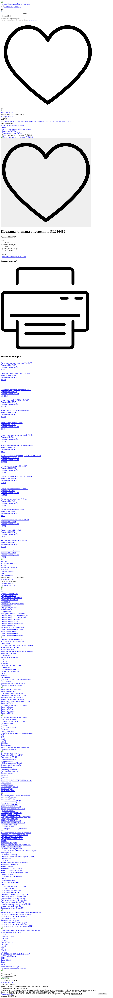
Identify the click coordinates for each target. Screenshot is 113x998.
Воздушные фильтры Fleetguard (12, 693)
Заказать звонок (7, 116)
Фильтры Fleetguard (8, 691)
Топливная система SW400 (11, 807)
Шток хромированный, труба (12, 629)
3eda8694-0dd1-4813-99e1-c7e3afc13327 (15, 954)
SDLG (3, 958)
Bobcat (3, 934)
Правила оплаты (7, 583)
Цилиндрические (7, 731)
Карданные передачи (9, 843)
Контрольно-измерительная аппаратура (16, 679)
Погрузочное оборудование (11, 849)
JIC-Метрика (5, 667)
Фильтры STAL (7, 703)
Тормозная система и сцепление (13, 779)
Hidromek (4, 944)
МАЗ (3, 739)
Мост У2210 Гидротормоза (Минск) (14, 872)
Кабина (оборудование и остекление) (15, 862)
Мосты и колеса (7, 866)
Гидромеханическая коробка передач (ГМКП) (18, 856)
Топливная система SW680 (11, 821)
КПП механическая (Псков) (11, 763)
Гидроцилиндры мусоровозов (12, 623)
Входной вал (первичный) (11, 765)
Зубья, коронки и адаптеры (11, 932)
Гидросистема (6, 783)
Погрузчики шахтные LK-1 (11, 890)
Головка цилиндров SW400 (11, 801)
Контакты (26, 4)
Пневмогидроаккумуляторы (11, 685)
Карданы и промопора (9, 864)
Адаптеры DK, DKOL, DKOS (12, 665)
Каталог (4, 4)
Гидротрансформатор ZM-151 (12, 839)
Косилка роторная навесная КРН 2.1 (14, 916)
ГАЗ (2, 735)
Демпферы (5, 860)
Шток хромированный (9, 633)
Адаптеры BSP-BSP (8, 653)
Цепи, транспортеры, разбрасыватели (15, 747)
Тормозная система (8, 791)
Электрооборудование (9, 888)
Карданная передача (8, 749)
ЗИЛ (2, 737)
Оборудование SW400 (9, 805)
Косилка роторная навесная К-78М (14, 924)
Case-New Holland (7, 936)
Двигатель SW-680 (8, 811)
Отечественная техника (10, 966)
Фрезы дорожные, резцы (10, 920)
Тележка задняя (6, 773)
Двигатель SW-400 (8, 799)
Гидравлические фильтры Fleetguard (14, 695)
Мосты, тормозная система (11, 847)
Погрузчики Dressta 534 (10, 892)
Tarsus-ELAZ (6, 960)
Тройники (4, 675)
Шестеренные (6, 606)
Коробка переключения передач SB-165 (16, 845)
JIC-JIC (3, 659)
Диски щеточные (7, 723)
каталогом (33, 20)
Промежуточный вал (9, 769)
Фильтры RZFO (7, 713)
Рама (3, 884)
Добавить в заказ (7, 257)
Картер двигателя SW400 (10, 803)
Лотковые (4, 725)
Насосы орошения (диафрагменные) (14, 922)
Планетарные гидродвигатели (12, 604)
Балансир (4, 775)
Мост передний (7, 761)
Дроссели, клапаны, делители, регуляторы (17, 645)
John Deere (5, 950)
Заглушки (4, 663)
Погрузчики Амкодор (9, 854)
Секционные (6, 612)
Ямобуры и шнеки (8, 918)
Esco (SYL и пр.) (7, 942)
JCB (2, 948)
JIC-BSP (4, 661)
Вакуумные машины (8, 719)
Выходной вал (6, 767)
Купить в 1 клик (20, 257)
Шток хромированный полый (12, 635)
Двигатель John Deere (9, 825)
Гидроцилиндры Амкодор (10, 619)
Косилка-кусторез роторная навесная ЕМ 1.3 (17, 926)
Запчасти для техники (15, 121)
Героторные (5, 602)
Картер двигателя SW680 (10, 815)
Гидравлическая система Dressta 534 (14, 894)
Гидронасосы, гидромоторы (11, 598)
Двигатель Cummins (8, 797)
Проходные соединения (10, 671)
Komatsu (4, 952)
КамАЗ (3, 741)
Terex (3, 962)
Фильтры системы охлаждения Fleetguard (16, 701)
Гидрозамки (5, 643)
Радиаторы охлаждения (10, 882)
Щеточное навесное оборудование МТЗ (16, 914)
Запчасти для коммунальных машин (14, 717)
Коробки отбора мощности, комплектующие (17, 733)
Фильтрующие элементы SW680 (13, 823)
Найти (24, 14)
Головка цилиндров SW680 (11, 813)
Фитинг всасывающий (9, 657)
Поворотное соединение (10, 669)
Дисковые (4, 729)
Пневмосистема (7, 874)
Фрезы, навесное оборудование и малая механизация (21, 912)
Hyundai (4, 946)
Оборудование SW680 (9, 819)
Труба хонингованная (9, 631)
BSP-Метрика (6, 655)
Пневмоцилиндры (8, 625)
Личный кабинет (61, 121)
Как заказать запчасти (38, 121)
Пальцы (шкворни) (8, 880)
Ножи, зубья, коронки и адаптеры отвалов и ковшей (20, 930)
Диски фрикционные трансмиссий (14, 829)
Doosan (3, 940)
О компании (12, 4)
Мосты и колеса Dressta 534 (11, 906)
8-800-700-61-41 (7, 112)
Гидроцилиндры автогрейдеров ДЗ (14, 617)
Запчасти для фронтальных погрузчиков (16, 833)
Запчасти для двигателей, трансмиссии (15, 795)
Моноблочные (6, 610)
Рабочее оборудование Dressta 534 (13, 900)
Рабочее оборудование (9, 771)
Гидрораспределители (9, 608)
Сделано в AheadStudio (9, 594)
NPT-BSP (4, 673)
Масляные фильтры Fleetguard (12, 697)
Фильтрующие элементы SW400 (13, 809)
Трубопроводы (6, 853)
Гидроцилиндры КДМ (9, 621)
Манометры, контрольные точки (13, 683)
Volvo (3, 964)
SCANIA (4, 743)
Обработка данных (8, 585)
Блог (70, 121)
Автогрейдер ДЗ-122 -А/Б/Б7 (12, 755)
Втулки (3, 878)
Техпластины (6, 745)
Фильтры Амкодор (8, 711)
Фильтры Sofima (7, 709)
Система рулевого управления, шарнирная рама (19, 851)
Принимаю (102, 994)
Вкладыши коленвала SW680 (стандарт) (16, 817)
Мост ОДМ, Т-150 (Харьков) (11, 868)
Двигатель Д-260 (7, 827)
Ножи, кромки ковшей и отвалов (13, 968)
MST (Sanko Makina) (8, 956)
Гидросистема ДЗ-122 (9, 757)
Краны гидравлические (10, 647)
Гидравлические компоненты (12, 639)
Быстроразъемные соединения (12, 641)
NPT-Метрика (6, 677)
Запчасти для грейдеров (10, 753)
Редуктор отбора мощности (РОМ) (14, 886)
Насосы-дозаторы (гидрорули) (12, 627)
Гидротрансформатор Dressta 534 (13, 896)
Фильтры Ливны (7, 707)
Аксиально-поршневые (9, 600)
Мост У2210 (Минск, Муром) (12, 870)
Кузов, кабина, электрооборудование (15, 898)
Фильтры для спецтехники (11, 689)
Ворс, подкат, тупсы (8, 727)
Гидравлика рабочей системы (12, 837)
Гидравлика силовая (8, 596)
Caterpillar (4, 938)
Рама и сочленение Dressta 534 (12, 902)
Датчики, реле (6, 681)
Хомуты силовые (7, 649)
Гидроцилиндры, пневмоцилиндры (14, 615)
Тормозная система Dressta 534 (12, 908)
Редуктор (4, 777)
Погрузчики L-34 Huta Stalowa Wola (14, 835)
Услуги (19, 4)
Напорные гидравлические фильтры (14, 705)
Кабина (4, 841)
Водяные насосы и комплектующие (14, 721)
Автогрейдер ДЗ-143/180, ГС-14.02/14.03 (16, 781)
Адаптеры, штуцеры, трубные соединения (17, 651)
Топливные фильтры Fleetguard (12, 699)
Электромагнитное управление (12, 613)
